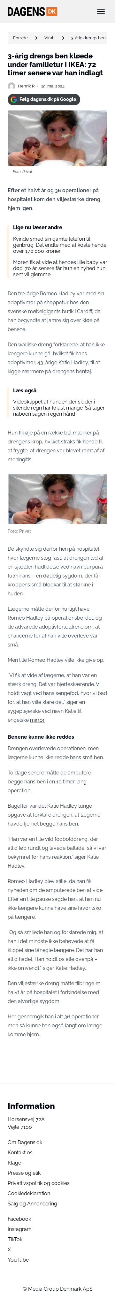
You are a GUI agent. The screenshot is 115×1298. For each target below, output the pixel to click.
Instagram (20, 1229)
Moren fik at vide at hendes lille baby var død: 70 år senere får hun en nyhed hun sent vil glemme (60, 268)
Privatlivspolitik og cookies (39, 1183)
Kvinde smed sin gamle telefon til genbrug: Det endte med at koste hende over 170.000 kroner (59, 245)
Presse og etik (24, 1173)
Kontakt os (20, 1153)
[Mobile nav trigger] (101, 11)
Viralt (49, 37)
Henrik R (26, 86)
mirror (37, 720)
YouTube (18, 1260)
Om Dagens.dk (25, 1142)
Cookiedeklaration (29, 1193)
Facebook (19, 1219)
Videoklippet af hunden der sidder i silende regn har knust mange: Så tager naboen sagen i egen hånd (59, 408)
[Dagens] (47, 11)
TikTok (15, 1239)
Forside (20, 37)
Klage (14, 1163)
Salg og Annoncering (32, 1204)
